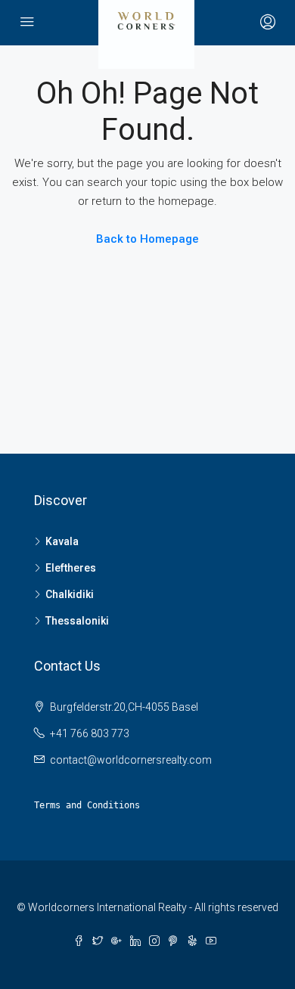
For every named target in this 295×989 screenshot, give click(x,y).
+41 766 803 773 (89, 733)
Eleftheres (70, 568)
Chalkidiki (69, 594)
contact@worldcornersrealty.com (131, 760)
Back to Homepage (147, 239)
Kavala (62, 541)
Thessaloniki (77, 621)
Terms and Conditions (87, 805)
